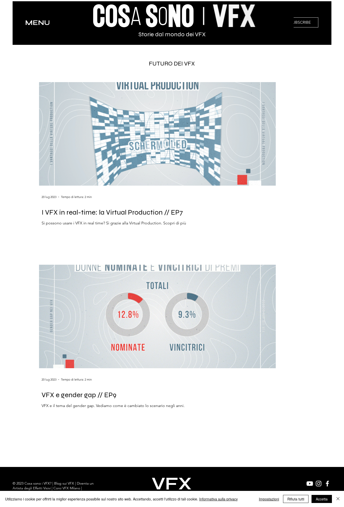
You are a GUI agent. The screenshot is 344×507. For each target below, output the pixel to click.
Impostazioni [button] (269, 498)
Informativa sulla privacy (218, 498)
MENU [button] (37, 23)
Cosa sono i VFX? (37, 483)
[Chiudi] (338, 499)
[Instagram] (318, 483)
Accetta (322, 498)
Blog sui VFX (64, 483)
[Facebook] (327, 483)
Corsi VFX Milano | (67, 488)
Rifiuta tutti (295, 498)
